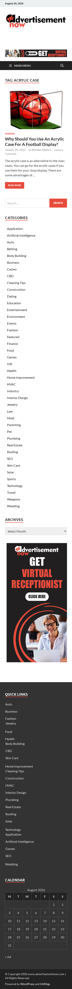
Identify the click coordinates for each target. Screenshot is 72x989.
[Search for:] (36, 203)
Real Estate (14, 445)
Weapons (13, 499)
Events (11, 323)
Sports (11, 479)
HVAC (11, 384)
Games (12, 357)
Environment (16, 316)
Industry (13, 391)
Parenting (14, 425)
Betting (12, 249)
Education (14, 303)
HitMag (45, 984)
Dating (11, 296)
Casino (12, 269)
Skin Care (13, 465)
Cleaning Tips (16, 283)
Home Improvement (21, 377)
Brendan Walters (41, 149)
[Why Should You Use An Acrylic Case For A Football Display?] (36, 110)
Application (15, 228)
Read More (13, 184)
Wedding (13, 506)
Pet (9, 431)
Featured (13, 337)
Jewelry (12, 404)
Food (10, 350)
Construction (16, 289)
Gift (9, 364)
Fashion (9, 133)
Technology (15, 486)
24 (9, 937)
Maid (10, 418)
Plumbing (13, 438)
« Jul (8, 957)
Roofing (12, 452)
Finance (12, 343)
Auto (10, 242)
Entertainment (17, 310)
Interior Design (17, 398)
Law (10, 411)
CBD (10, 276)
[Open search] (62, 65)
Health (11, 371)
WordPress (27, 984)
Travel (11, 492)
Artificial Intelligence (21, 235)
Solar (10, 472)
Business (13, 262)
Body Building (16, 255)
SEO (10, 458)
